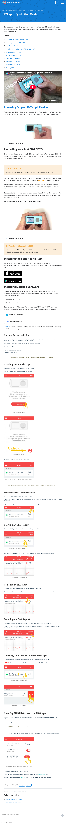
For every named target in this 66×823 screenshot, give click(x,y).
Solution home (22, 10)
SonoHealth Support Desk (9, 10)
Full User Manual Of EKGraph (14, 799)
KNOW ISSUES (41, 774)
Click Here (7, 327)
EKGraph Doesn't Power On (13, 802)
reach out (23, 777)
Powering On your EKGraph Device (17, 39)
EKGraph (40, 10)
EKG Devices (32, 10)
